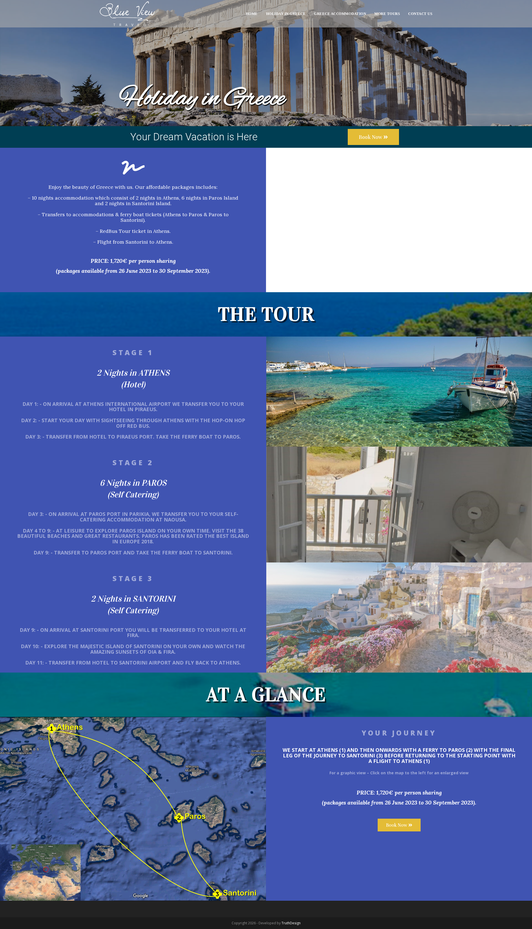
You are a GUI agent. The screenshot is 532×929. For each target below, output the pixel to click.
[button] (373, 137)
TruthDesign (291, 923)
